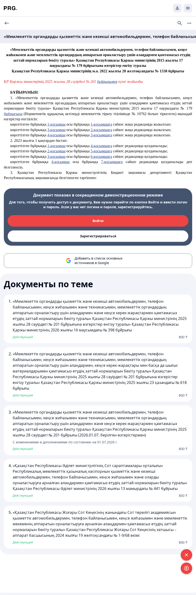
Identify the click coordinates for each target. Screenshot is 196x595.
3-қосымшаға (101, 135)
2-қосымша (56, 151)
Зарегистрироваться (98, 236)
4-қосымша (56, 135)
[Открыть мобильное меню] (188, 8)
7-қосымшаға (112, 162)
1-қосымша (56, 124)
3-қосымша (56, 130)
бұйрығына (13, 114)
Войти (98, 220)
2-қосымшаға (101, 130)
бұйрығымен (107, 82)
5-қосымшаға (101, 151)
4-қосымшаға (101, 146)
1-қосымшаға (101, 124)
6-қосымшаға (101, 156)
